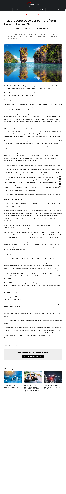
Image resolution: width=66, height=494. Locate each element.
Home (8, 10)
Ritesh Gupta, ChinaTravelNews (44, 28)
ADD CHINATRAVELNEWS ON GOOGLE (33, 356)
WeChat (21, 345)
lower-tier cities (29, 345)
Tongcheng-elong (12, 345)
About (59, 10)
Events (50, 10)
